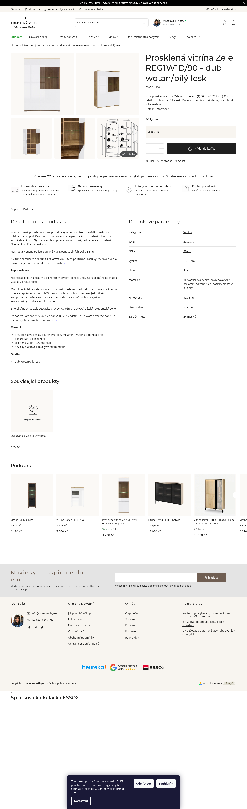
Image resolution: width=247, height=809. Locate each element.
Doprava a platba (93, 9)
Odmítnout (143, 783)
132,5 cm (189, 261)
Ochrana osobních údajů (83, 643)
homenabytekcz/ (35, 627)
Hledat (144, 22)
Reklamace (75, 619)
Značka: (153, 87)
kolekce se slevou (154, 3)
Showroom (35, 9)
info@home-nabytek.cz (46, 613)
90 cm (187, 251)
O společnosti (133, 613)
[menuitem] (18, 37)
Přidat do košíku (205, 148)
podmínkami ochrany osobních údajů (171, 585)
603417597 (41, 627)
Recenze (52, 9)
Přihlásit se (211, 577)
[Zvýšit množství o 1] (161, 146)
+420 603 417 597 (173, 21)
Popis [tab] (14, 209)
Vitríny (187, 232)
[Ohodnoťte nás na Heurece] (94, 668)
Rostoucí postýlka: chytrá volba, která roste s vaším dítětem (206, 614)
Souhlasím (166, 783)
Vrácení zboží (76, 631)
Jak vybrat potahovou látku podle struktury (203, 623)
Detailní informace (157, 109)
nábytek (29, 627)
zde (73, 792)
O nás (18, 9)
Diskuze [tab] (28, 209)
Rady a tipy (70, 9)
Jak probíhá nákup (79, 613)
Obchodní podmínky (81, 637)
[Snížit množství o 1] (161, 151)
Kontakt (130, 625)
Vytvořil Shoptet (211, 683)
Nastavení (81, 801)
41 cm (187, 270)
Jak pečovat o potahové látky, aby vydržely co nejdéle (208, 632)
